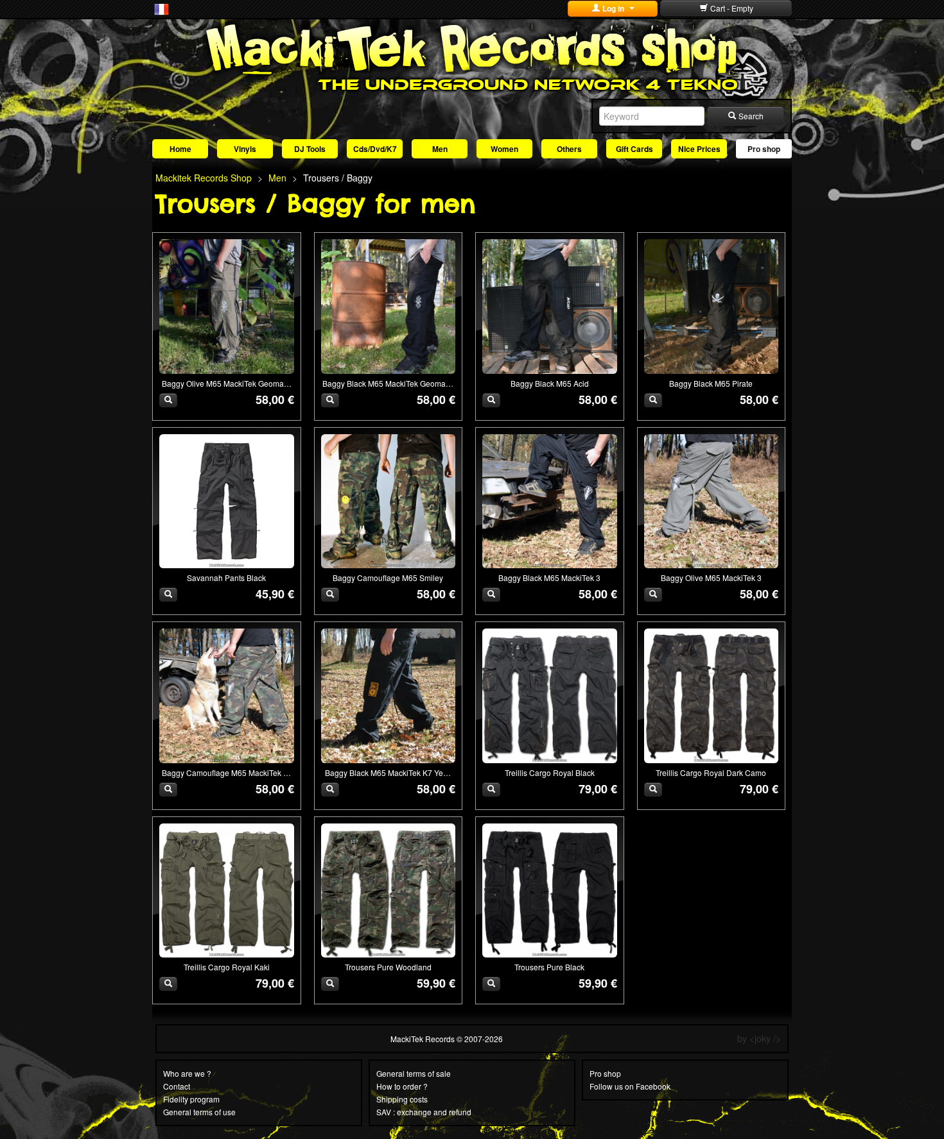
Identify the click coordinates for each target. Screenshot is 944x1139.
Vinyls (245, 149)
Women (504, 149)
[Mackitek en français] (161, 8)
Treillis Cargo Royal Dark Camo (711, 772)
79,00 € (598, 788)
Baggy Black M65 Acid (550, 383)
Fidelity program (191, 1098)
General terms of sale (413, 1073)
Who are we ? (187, 1073)
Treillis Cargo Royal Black (550, 772)
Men (440, 149)
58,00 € (275, 399)
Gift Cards (634, 149)
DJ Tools (310, 149)
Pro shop (763, 149)
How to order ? (402, 1086)
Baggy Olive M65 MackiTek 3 (711, 577)
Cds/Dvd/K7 (375, 149)
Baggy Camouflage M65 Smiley (388, 577)
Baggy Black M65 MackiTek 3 (549, 577)
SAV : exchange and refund (423, 1111)
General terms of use (199, 1111)
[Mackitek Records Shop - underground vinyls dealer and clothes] (472, 56)
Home (180, 149)
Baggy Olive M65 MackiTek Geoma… (227, 383)
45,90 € (275, 594)
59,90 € (436, 983)
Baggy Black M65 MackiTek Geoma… (387, 383)
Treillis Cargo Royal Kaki (227, 966)
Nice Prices (699, 149)
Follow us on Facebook (630, 1086)
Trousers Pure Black (549, 966)
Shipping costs (402, 1098)
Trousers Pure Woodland (388, 966)
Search (750, 115)
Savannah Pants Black (226, 577)
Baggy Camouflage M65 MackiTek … (226, 772)
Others (569, 149)
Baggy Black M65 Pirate (711, 383)
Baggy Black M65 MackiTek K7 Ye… (388, 772)
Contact (176, 1086)
